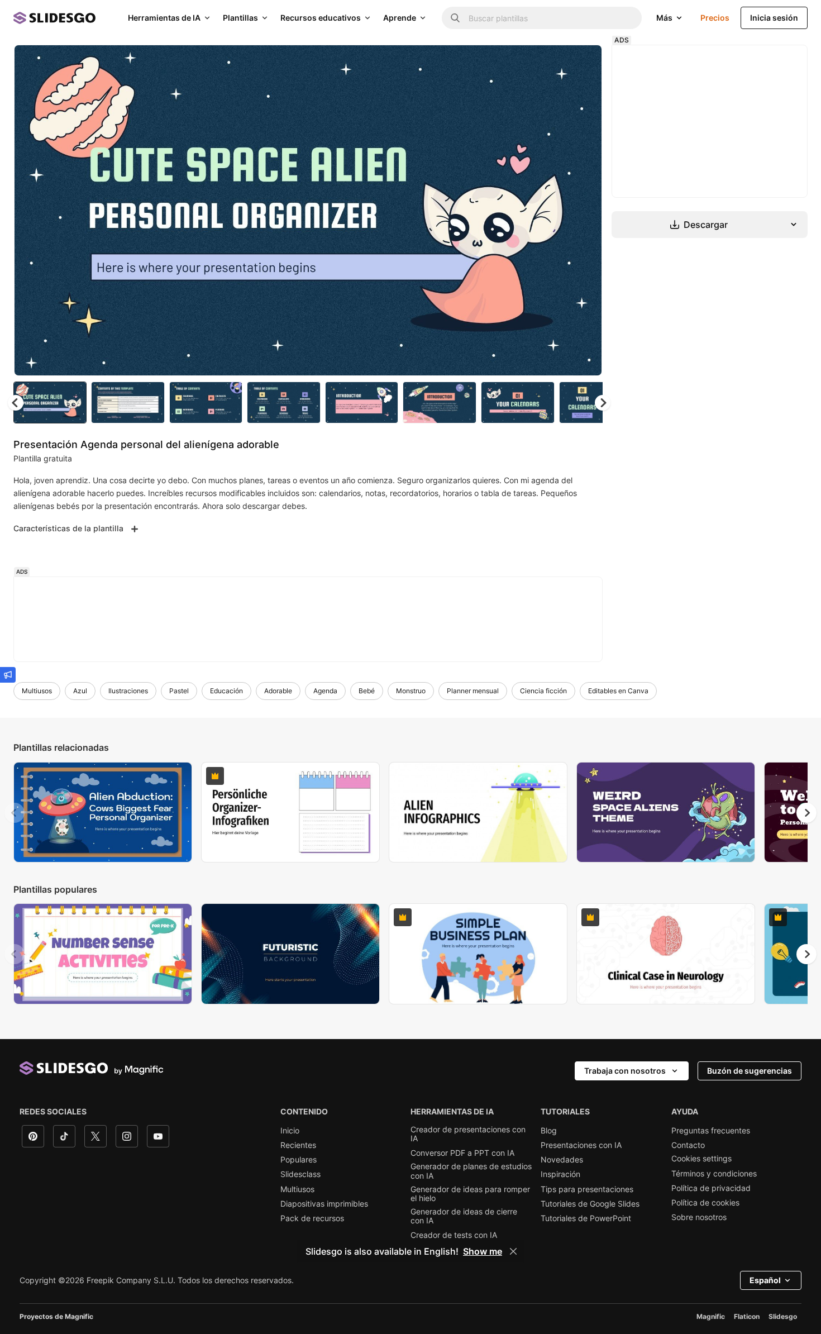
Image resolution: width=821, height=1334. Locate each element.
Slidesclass (300, 1174)
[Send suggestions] (8, 675)
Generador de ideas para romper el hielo (470, 1194)
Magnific (710, 1316)
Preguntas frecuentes (710, 1130)
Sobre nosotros (699, 1217)
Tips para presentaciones (587, 1189)
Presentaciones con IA (581, 1145)
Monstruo (411, 691)
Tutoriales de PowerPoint (586, 1218)
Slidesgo (783, 1316)
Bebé (367, 691)
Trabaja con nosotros (625, 1070)
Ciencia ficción (543, 691)
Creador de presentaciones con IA (468, 1134)
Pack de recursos (312, 1218)
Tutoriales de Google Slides (590, 1203)
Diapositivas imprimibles (324, 1203)
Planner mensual (473, 691)
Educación (226, 691)
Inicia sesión (774, 17)
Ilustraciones (128, 691)
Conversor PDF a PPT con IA (462, 1153)
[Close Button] (513, 1251)
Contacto (688, 1145)
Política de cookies (705, 1202)
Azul (80, 691)
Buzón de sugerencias (749, 1070)
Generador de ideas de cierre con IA (463, 1216)
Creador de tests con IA (453, 1235)
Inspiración (560, 1174)
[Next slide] (585, 211)
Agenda (325, 691)
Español (765, 1280)
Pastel (179, 691)
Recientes (298, 1145)
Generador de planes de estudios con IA (471, 1171)
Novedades (562, 1159)
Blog (549, 1130)
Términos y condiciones (714, 1173)
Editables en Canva (618, 691)
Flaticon (747, 1316)
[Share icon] (583, 62)
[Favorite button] (554, 62)
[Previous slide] (14, 813)
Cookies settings (701, 1158)
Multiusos (37, 691)
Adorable (278, 691)
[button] (602, 403)
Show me (482, 1251)
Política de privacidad (711, 1188)
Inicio (289, 1130)
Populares (298, 1159)
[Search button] (455, 18)
